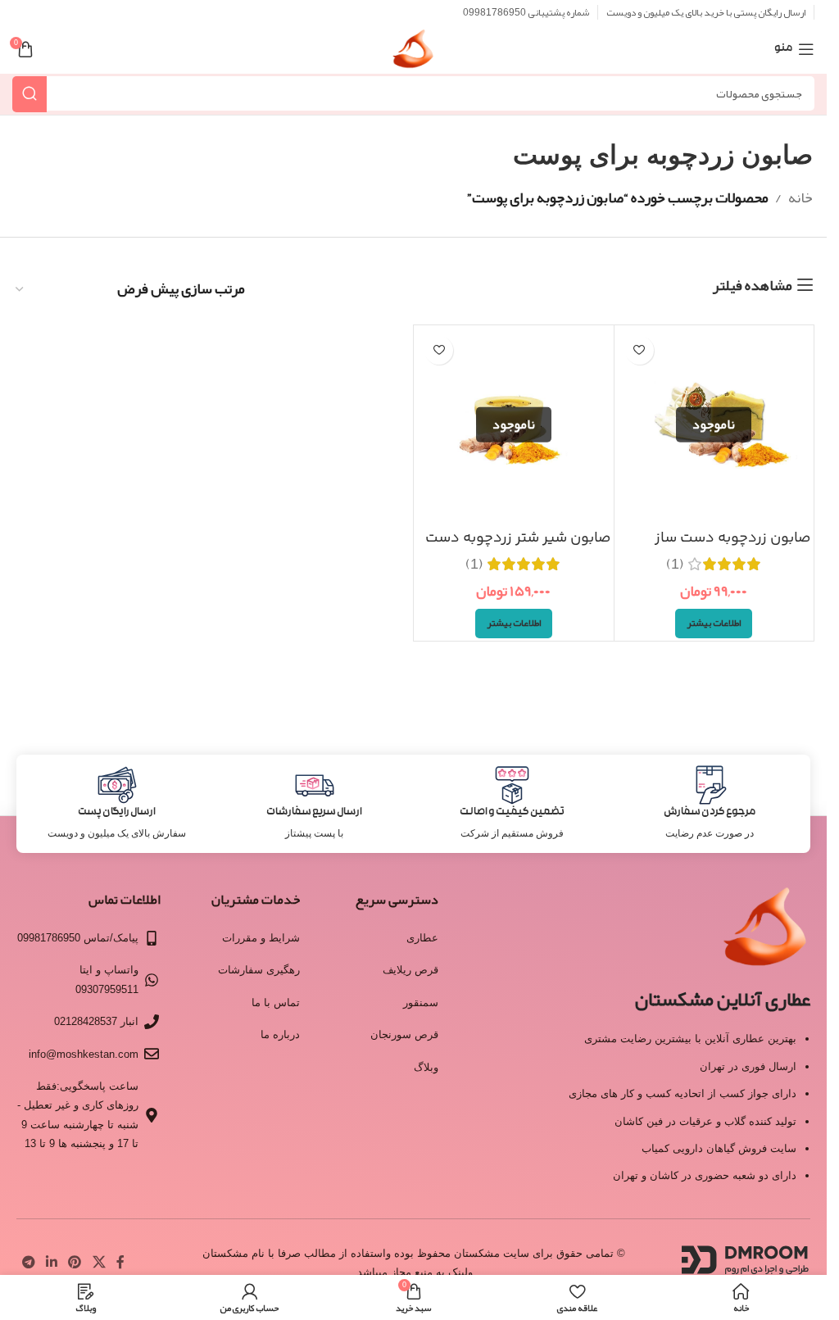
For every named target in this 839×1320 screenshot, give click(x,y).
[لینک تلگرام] (28, 1262)
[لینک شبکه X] (99, 1262)
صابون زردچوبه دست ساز (733, 538)
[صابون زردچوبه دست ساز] (714, 425)
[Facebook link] (120, 1262)
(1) (675, 563)
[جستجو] (29, 93)
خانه (800, 197)
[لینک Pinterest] (75, 1262)
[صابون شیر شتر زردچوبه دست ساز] (513, 425)
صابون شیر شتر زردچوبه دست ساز (518, 548)
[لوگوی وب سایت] (413, 54)
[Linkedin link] (51, 1262)
